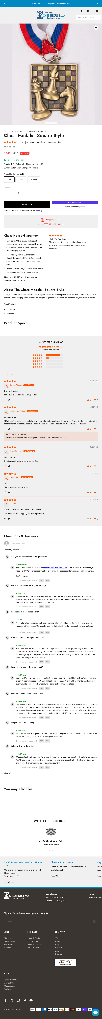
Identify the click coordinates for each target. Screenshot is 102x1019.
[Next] (97, 3)
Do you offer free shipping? (23, 722)
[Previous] (4, 3)
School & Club (33, 941)
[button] (10, 142)
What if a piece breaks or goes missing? (28, 585)
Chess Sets (8, 938)
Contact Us (9, 983)
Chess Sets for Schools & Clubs (18, 131)
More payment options (75, 206)
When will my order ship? (22, 746)
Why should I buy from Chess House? (27, 693)
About (57, 941)
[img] (10, 381)
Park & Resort (33, 947)
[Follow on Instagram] (18, 1000)
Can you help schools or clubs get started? (29, 556)
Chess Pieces (9, 941)
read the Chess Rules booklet (45, 681)
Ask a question (54, 142)
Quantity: (8, 187)
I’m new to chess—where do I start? (27, 667)
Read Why (55, 876)
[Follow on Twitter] (12, 1000)
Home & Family (33, 938)
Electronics (9, 944)
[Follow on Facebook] (5, 1000)
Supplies (7, 947)
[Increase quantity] (18, 193)
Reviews (58, 954)
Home (6, 131)
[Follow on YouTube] (31, 1000)
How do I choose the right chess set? (27, 637)
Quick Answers (10, 979)
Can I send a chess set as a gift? (25, 611)
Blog (57, 944)
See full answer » (22, 576)
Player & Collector (35, 944)
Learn (57, 951)
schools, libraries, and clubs (55, 567)
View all (7, 773)
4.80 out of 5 (57, 346)
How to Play (77, 678)
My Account (9, 986)
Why (57, 938)
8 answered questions (35, 142)
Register (7, 989)
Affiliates (59, 947)
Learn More (9, 882)
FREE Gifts (48, 224)
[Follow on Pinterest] (24, 1000)
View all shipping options (27, 167)
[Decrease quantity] (7, 193)
